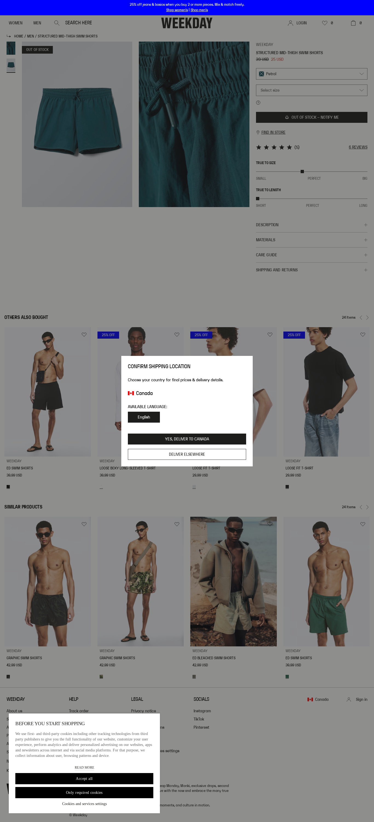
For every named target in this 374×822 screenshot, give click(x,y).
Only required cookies (84, 793)
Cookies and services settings (84, 804)
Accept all (84, 779)
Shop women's (177, 10)
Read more (84, 767)
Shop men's (199, 10)
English (144, 417)
